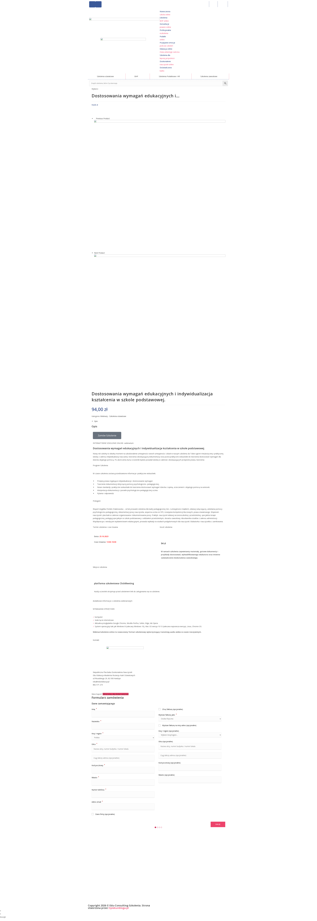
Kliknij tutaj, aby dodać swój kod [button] (116, 694)
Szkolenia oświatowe (105, 76)
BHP (136, 76)
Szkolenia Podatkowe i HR (169, 76)
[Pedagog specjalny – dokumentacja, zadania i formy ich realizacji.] (159, 185)
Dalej (218, 824)
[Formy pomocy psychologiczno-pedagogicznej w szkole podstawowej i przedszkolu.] (159, 320)
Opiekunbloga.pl (118, 908)
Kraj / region (97, 733)
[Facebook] (92, 4)
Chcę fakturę (172, 709)
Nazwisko (96, 721)
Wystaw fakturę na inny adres (179, 725)
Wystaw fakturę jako (167, 715)
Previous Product (103, 118)
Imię (94, 709)
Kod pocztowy (98, 765)
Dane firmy (105, 814)
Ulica (94, 744)
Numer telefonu (99, 790)
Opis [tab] (96, 421)
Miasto (95, 777)
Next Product (99, 253)
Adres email (97, 802)
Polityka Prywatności (166, 906)
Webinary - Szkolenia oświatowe (113, 416)
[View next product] (106, 253)
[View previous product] (94, 118)
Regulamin (179, 906)
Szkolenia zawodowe (208, 76)
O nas (213, 4)
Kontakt (223, 4)
